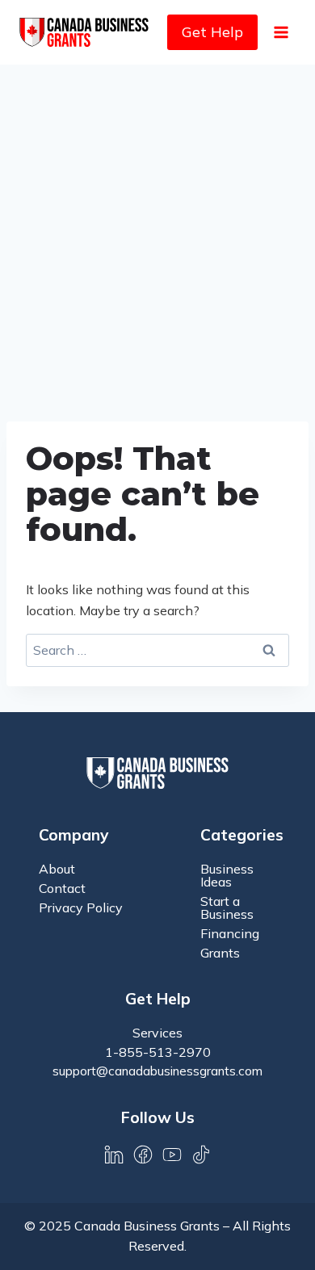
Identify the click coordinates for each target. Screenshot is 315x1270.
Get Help (212, 32)
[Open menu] (281, 31)
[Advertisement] (157, 230)
